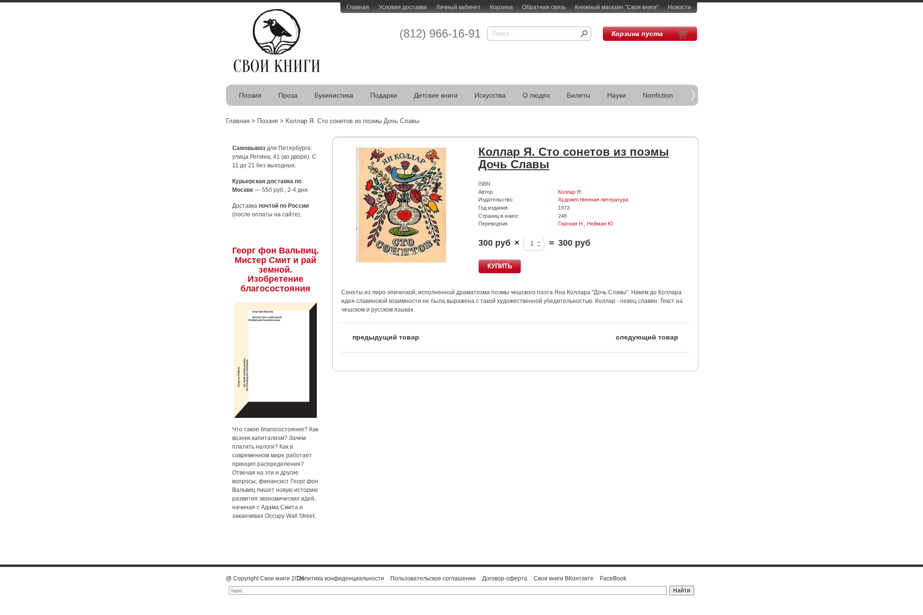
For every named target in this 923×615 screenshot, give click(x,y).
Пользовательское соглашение (433, 578)
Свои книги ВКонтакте (564, 578)
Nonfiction (658, 95)
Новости (679, 7)
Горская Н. (571, 223)
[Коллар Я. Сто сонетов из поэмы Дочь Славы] (401, 205)
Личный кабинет (458, 7)
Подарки (383, 95)
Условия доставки (402, 7)
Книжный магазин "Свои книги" (617, 7)
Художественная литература (593, 199)
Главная (358, 7)
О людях (536, 95)
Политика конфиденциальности (340, 578)
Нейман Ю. (600, 223)
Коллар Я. (570, 192)
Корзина (501, 7)
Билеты (578, 95)
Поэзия (250, 95)
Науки (616, 95)
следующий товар (652, 336)
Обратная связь (544, 7)
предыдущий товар (380, 336)
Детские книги (436, 95)
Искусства (490, 95)
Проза (288, 95)
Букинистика (333, 95)
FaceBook (613, 578)
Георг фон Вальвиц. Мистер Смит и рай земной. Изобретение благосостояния (275, 269)
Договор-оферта (504, 578)
